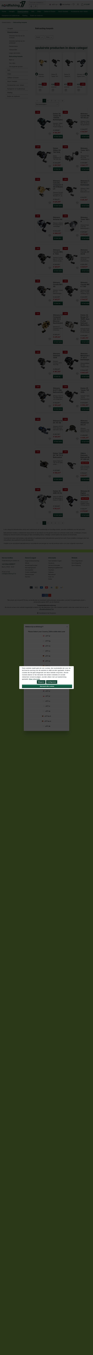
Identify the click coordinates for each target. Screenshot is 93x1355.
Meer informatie (34, 679)
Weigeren (41, 682)
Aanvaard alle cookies (47, 686)
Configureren (51, 682)
